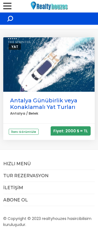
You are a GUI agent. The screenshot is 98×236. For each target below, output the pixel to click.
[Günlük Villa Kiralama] (49, 5)
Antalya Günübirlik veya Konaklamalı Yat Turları (43, 103)
